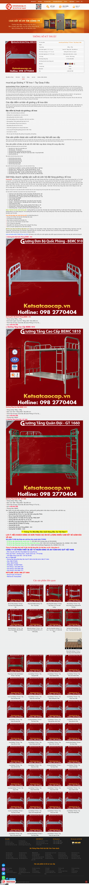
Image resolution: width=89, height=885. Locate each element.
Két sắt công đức (23, 857)
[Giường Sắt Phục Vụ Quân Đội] (44, 277)
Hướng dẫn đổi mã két (57, 1)
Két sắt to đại (9, 855)
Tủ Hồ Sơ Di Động (36, 872)
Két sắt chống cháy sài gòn (15, 163)
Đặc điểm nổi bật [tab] (9, 77)
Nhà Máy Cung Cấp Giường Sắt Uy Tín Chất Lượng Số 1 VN (26, 521)
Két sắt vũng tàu (62, 852)
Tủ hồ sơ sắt (61, 868)
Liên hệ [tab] (33, 77)
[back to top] (86, 882)
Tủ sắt (73, 869)
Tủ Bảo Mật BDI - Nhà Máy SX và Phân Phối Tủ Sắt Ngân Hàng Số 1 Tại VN (25, 195)
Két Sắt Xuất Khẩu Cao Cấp (42, 843)
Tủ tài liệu (47, 868)
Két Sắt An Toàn (9, 842)
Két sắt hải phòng (23, 852)
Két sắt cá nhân (48, 855)
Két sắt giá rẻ (74, 854)
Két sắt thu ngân (9, 857)
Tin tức (65, 1)
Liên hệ (77, 1)
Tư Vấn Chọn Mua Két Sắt (38, 857)
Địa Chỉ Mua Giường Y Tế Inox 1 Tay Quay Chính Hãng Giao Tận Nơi (15, 605)
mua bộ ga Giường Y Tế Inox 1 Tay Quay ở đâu (17, 86)
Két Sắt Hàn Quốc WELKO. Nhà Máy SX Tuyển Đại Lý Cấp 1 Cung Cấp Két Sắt (26, 152)
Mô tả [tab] (23, 77)
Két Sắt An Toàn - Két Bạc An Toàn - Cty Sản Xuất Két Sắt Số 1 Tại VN (24, 169)
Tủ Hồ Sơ (8, 840)
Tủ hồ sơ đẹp (9, 868)
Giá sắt (7, 869)
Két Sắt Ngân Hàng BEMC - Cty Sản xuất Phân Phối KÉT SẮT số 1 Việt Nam (25, 172)
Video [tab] (28, 77)
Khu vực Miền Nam (58, 843)
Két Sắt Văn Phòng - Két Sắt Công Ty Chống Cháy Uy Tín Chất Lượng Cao (25, 170)
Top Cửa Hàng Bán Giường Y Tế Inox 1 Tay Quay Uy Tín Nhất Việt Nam (54, 629)
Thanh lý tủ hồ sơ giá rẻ (11, 872)
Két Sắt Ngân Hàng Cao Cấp (25, 844)
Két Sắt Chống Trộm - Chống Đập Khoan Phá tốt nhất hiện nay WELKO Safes (26, 173)
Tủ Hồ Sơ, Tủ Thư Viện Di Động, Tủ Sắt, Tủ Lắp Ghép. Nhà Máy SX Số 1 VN (25, 193)
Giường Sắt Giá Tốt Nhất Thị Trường (19, 523)
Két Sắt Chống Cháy (10, 843)
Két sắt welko (48, 854)
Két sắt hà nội (22, 854)
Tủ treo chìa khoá (75, 868)
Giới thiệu (40, 1)
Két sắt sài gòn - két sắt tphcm (15, 150)
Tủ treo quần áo (22, 869)
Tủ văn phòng (75, 871)
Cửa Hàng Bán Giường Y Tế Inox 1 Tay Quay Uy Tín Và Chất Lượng (54, 605)
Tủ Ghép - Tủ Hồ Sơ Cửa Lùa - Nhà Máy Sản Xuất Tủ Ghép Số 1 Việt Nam (25, 202)
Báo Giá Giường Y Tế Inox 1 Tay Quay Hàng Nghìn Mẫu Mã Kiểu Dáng (15, 629)
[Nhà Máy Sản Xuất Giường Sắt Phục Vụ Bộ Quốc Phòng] (44, 367)
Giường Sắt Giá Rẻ (14, 525)
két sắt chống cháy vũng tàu (15, 158)
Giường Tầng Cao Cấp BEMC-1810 (21, 327)
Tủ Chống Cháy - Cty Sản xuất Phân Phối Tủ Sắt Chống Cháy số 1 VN (24, 206)
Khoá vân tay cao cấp (63, 858)
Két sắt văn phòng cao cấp (12, 858)
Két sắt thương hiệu (62, 855)
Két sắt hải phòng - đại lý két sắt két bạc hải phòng (20, 151)
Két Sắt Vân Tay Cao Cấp (24, 843)
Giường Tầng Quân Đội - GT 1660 (17, 419)
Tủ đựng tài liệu (9, 871)
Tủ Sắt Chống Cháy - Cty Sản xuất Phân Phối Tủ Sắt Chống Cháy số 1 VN (25, 207)
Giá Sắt (60, 872)
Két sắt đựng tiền (36, 854)
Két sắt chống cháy (76, 855)
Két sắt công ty (22, 855)
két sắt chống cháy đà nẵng (15, 162)
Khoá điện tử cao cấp (76, 858)
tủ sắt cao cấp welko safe (14, 199)
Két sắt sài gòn (9, 852)
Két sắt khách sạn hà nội (50, 852)
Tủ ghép (34, 869)
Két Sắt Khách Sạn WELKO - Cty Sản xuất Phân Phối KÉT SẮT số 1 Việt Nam (26, 168)
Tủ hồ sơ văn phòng (49, 871)
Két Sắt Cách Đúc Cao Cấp (11, 844)
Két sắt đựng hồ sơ (23, 858)
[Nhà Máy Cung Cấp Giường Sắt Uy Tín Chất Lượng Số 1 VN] (44, 459)
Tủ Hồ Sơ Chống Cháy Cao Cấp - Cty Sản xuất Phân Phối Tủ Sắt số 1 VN (25, 205)
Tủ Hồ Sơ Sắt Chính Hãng (14, 203)
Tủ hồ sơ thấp (22, 868)
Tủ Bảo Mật (39, 844)
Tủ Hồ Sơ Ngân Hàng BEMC (15, 198)
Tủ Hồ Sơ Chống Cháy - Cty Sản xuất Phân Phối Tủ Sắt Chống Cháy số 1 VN (26, 196)
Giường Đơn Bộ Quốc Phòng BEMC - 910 (19, 237)
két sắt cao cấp (37, 95)
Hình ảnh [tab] (18, 77)
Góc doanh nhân (47, 1)
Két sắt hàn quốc (62, 854)
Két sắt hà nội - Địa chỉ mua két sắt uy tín (18, 148)
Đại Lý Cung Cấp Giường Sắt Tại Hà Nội (20, 516)
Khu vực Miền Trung (58, 842)
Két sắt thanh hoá (75, 852)
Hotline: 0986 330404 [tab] (42, 77)
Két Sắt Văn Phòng (41, 842)
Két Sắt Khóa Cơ (49, 857)
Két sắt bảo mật (35, 855)
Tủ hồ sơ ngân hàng (62, 871)
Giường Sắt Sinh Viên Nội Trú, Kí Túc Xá (20, 519)
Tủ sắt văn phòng (36, 868)
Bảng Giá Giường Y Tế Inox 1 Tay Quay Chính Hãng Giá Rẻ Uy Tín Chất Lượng (35, 629)
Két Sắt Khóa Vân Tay (63, 857)
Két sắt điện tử (9, 854)
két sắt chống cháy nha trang (15, 159)
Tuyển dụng (71, 1)
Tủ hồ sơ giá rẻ (35, 871)
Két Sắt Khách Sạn (23, 842)
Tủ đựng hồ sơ (22, 871)
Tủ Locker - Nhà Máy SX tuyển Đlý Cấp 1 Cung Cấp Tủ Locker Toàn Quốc (25, 200)
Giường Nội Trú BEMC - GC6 (17, 529)
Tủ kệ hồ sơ (74, 872)
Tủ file (59, 869)
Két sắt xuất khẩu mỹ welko (42, 840)
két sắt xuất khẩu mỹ (13, 154)
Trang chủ (34, 1)
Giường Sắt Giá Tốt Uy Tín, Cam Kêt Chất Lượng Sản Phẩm (25, 514)
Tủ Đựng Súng (22, 840)
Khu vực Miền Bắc (58, 840)
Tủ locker (47, 869)
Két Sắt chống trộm (49, 858)
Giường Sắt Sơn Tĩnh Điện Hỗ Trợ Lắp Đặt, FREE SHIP (24, 518)
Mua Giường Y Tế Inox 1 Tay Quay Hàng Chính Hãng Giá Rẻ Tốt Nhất (73, 605)
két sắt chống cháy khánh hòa (15, 161)
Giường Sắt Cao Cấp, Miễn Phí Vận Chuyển (21, 512)
